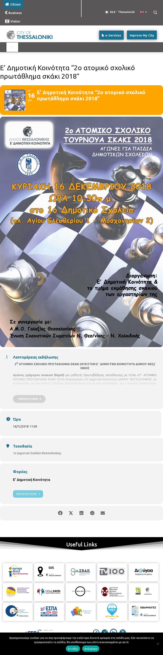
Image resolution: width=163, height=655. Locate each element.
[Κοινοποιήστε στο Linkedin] (81, 513)
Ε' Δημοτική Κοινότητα (31, 480)
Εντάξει (73, 648)
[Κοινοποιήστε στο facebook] (60, 513)
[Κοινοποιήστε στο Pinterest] (92, 513)
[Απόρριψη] (158, 644)
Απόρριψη (90, 648)
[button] (155, 12)
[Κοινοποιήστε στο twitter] (71, 513)
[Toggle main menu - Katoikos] (12, 47)
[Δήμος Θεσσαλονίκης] (32, 35)
